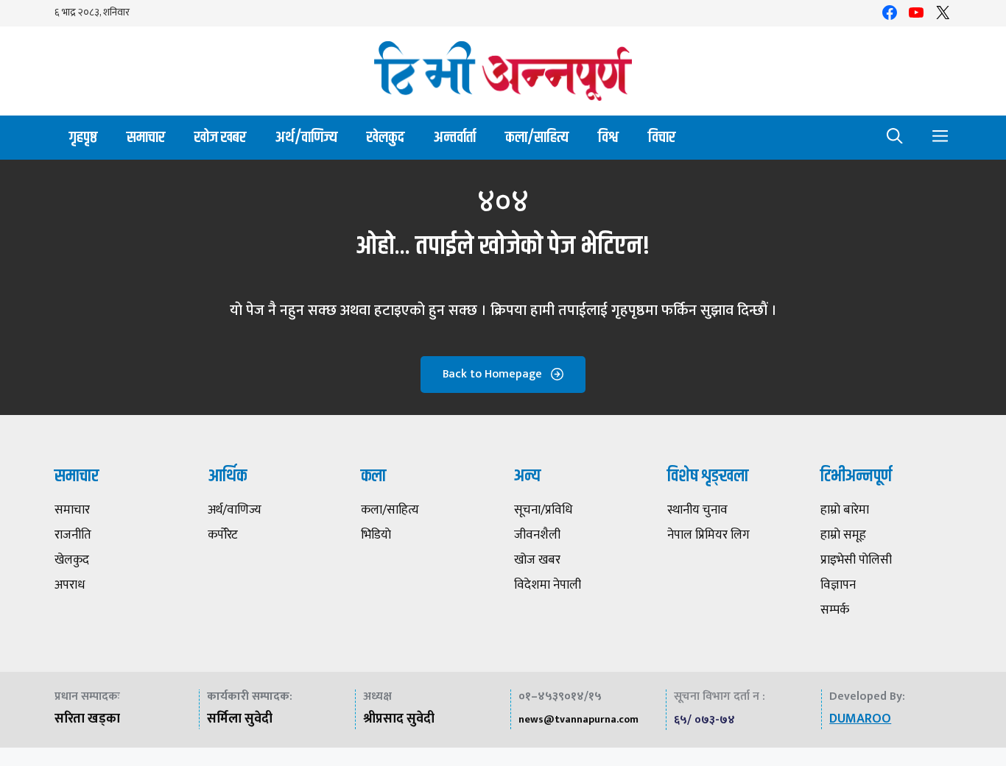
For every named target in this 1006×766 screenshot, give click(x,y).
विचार (661, 137)
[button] (895, 138)
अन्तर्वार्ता (455, 137)
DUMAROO (860, 719)
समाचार (146, 137)
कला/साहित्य (537, 137)
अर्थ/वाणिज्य (306, 137)
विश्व (608, 137)
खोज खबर (220, 137)
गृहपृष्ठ (83, 137)
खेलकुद (385, 137)
